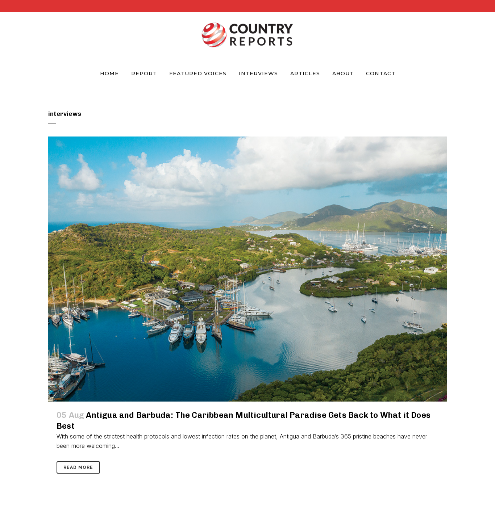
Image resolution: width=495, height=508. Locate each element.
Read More (78, 467)
